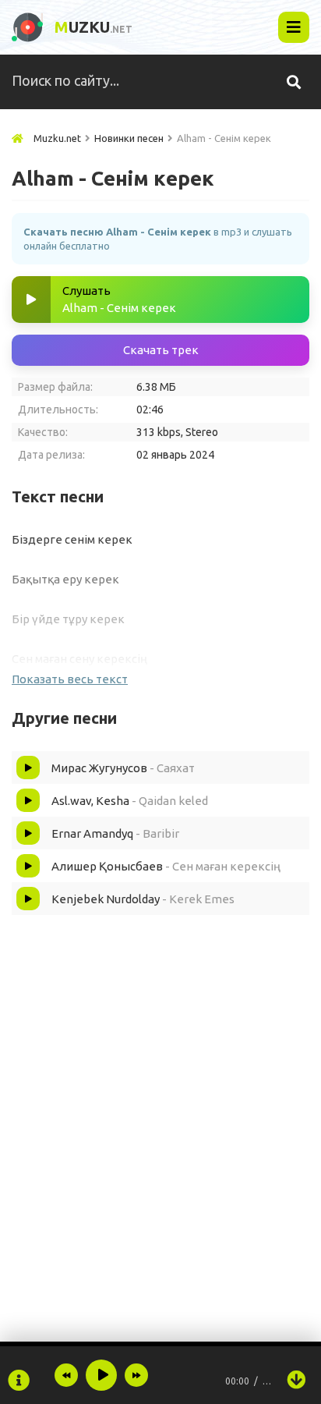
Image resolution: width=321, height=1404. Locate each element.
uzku (93, 27)
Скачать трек (161, 349)
